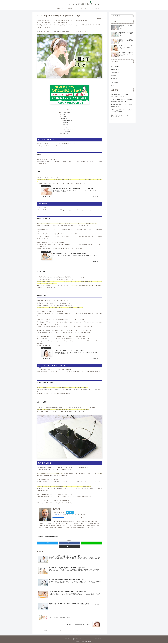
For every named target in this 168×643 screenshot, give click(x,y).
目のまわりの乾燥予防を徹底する (68, 129)
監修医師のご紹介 (78, 638)
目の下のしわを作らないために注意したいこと (70, 127)
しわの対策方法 (63, 118)
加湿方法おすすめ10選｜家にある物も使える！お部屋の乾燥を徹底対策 (122, 110)
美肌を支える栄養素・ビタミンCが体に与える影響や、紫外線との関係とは (122, 95)
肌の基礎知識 (114, 78)
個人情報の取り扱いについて (99, 638)
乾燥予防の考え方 (115, 72)
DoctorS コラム (114, 82)
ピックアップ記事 (115, 66)
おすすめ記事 (40, 536)
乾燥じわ (63, 114)
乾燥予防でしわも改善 (65, 133)
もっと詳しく (70, 512)
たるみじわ (63, 116)
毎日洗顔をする (64, 122)
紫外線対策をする (65, 124)
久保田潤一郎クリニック (58, 514)
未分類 (112, 85)
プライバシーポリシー (87, 638)
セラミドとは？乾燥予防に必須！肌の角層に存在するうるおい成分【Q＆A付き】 (122, 100)
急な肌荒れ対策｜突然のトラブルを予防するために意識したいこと (122, 105)
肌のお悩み (56, 536)
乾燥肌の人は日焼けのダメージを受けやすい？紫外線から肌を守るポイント (122, 115)
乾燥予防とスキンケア (116, 69)
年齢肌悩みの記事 (48, 536)
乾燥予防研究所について (68, 638)
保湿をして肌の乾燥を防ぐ (67, 120)
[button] (132, 16)
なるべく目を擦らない (66, 131)
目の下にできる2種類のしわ (66, 112)
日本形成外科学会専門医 (58, 517)
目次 (68, 109)
